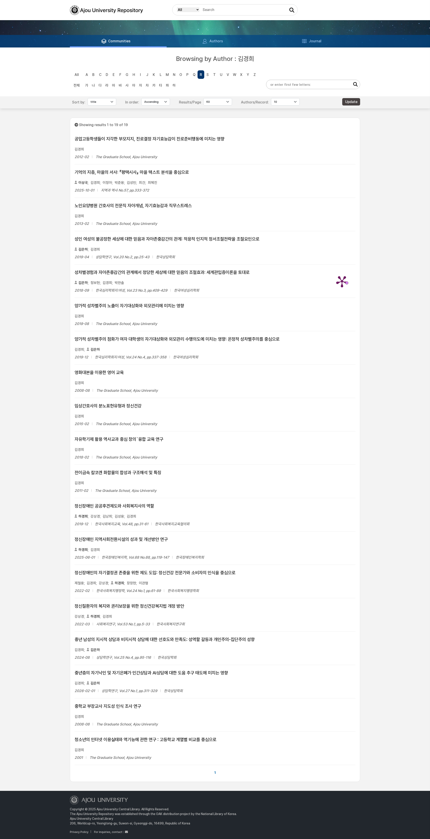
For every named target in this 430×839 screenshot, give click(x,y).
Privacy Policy (79, 832)
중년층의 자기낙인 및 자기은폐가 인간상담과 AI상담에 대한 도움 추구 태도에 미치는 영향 (151, 673)
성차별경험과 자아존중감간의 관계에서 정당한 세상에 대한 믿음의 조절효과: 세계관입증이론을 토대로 (162, 272)
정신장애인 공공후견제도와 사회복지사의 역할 (114, 506)
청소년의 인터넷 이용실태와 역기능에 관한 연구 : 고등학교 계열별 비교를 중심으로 (145, 739)
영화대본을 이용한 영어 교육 (99, 372)
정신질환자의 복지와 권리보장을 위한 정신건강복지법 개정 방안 (129, 606)
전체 (76, 85)
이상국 (83, 183)
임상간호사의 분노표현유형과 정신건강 (108, 406)
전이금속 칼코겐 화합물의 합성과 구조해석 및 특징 (118, 472)
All (77, 75)
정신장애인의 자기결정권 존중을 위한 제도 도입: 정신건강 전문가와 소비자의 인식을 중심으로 (155, 572)
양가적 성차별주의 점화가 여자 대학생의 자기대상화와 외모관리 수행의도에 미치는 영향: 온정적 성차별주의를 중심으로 (177, 339)
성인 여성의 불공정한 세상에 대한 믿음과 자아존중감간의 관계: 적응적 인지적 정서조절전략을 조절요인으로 (167, 239)
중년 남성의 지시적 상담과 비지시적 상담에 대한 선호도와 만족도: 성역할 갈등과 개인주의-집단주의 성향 (165, 639)
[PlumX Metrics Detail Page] (342, 281)
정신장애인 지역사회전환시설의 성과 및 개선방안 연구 (121, 539)
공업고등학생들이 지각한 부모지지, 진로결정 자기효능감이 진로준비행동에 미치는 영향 (149, 139)
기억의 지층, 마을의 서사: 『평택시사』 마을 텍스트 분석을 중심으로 (132, 172)
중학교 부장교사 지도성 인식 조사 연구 (108, 706)
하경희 (83, 516)
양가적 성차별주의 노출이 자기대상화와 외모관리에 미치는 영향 (129, 305)
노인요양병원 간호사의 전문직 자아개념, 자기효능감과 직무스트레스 (133, 205)
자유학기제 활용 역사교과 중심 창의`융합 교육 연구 (119, 439)
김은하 (83, 249)
